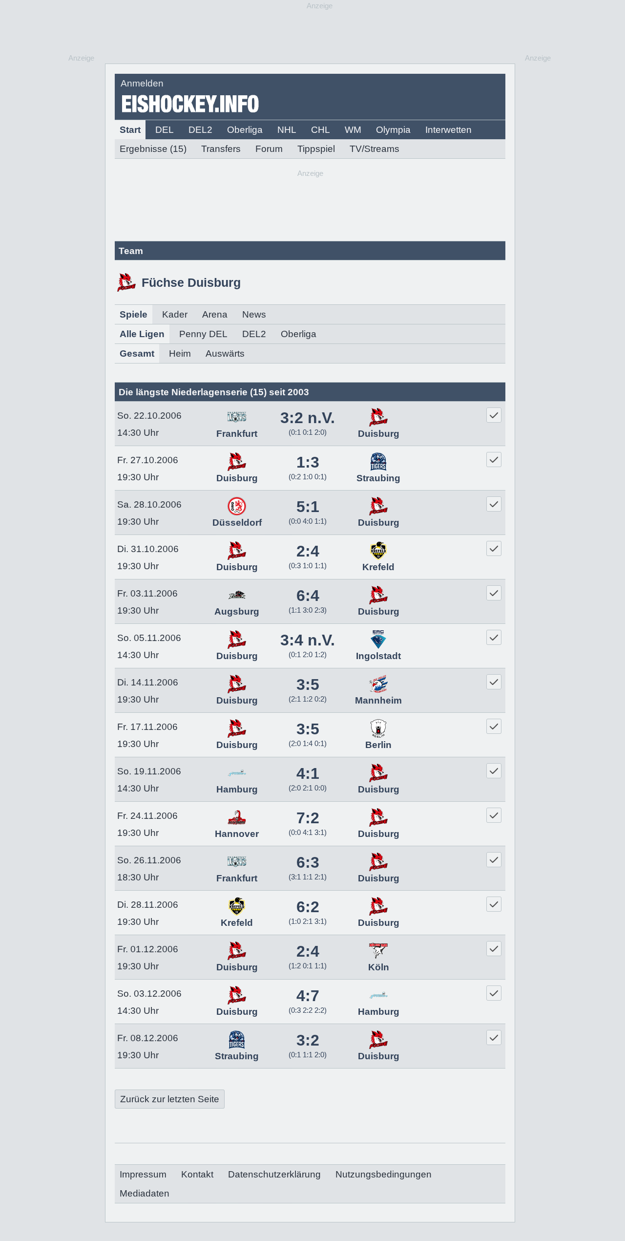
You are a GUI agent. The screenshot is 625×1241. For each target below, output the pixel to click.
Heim (180, 353)
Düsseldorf (237, 522)
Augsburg (236, 611)
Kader (175, 314)
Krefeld (378, 567)
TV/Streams (374, 149)
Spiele (133, 314)
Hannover (237, 834)
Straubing (378, 478)
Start (130, 130)
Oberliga (245, 130)
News (254, 314)
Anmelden (142, 83)
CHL (320, 130)
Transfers (221, 149)
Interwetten (448, 130)
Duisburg (378, 433)
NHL (286, 130)
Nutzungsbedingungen (383, 1174)
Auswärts (225, 353)
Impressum (143, 1174)
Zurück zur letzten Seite (169, 1099)
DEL (164, 130)
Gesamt (137, 353)
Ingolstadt (378, 656)
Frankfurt (236, 433)
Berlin (378, 745)
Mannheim (378, 700)
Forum (269, 149)
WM (353, 130)
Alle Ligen (142, 334)
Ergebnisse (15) (153, 149)
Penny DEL (203, 334)
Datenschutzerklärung (274, 1174)
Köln (378, 967)
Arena (215, 314)
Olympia (393, 130)
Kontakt (197, 1174)
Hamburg (237, 789)
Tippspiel (316, 149)
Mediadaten (144, 1193)
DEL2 (200, 130)
